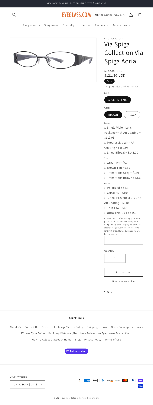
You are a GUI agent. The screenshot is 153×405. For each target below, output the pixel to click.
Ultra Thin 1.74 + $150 (121, 213)
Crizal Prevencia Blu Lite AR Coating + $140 (122, 200)
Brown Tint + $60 (118, 168)
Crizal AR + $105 (117, 193)
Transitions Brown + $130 (124, 178)
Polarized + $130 (118, 188)
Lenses (107, 123)
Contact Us (31, 327)
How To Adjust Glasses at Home (51, 339)
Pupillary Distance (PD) (62, 333)
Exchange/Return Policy (68, 327)
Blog (78, 339)
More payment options (124, 281)
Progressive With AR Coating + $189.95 (119, 145)
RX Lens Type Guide (33, 333)
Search (46, 327)
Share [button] (110, 292)
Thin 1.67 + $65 (117, 208)
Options (107, 183)
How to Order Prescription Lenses (122, 327)
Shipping (109, 86)
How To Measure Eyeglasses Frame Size (104, 333)
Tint (106, 158)
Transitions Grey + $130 (123, 173)
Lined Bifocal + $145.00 (122, 152)
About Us (15, 327)
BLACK (132, 115)
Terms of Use (113, 339)
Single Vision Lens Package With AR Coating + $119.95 (122, 132)
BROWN (113, 115)
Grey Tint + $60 (117, 163)
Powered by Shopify (89, 397)
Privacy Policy (92, 339)
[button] (14, 14)
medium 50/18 (117, 100)
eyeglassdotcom (70, 397)
